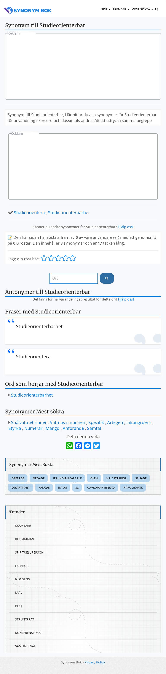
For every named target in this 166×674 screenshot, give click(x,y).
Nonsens (22, 579)
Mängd (52, 428)
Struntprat (24, 619)
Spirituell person (29, 552)
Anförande (73, 428)
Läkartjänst (20, 487)
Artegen (115, 422)
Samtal (94, 428)
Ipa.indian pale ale (67, 478)
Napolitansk (133, 487)
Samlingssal (25, 646)
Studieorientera (29, 212)
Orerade (17, 478)
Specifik (96, 422)
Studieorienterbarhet (69, 212)
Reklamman (24, 539)
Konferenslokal (28, 633)
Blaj (18, 606)
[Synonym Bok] (28, 5)
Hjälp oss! (126, 227)
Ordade (39, 478)
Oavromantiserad (101, 487)
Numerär (33, 428)
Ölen (94, 478)
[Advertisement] (83, 67)
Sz (76, 487)
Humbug (22, 566)
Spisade (141, 478)
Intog (62, 487)
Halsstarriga (116, 478)
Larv (18, 592)
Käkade (43, 487)
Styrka (14, 428)
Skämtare (23, 526)
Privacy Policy (95, 662)
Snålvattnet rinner (29, 422)
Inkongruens (139, 422)
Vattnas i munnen (67, 422)
